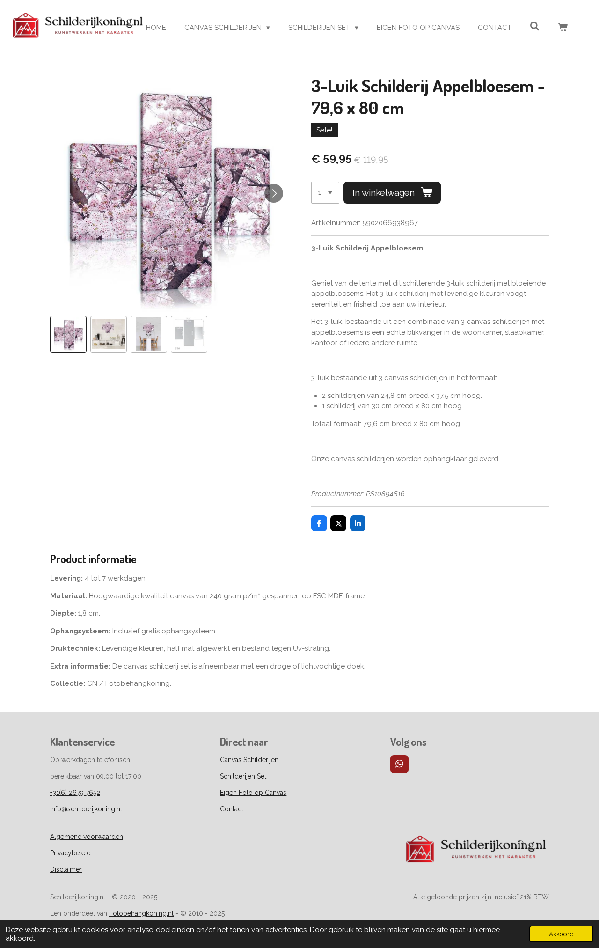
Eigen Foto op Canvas (253, 792)
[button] (68, 334)
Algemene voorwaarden (86, 836)
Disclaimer (66, 869)
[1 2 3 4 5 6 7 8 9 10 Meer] (325, 193)
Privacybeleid (70, 853)
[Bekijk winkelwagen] (562, 28)
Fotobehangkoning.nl (141, 913)
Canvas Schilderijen (249, 760)
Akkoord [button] (561, 934)
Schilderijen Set (243, 776)
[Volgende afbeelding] (273, 193)
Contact (231, 809)
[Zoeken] (534, 26)
